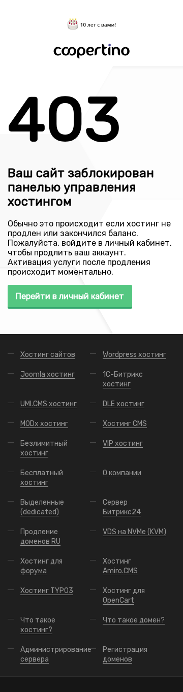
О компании (122, 473)
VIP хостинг (123, 443)
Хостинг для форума (41, 566)
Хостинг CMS (125, 423)
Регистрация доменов (125, 654)
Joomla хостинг (47, 374)
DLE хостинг (123, 404)
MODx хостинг (44, 423)
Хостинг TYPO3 (46, 590)
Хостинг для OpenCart (124, 595)
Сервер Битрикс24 (122, 507)
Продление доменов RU (40, 537)
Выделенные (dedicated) (42, 507)
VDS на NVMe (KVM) (134, 532)
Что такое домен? (134, 620)
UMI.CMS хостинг (48, 404)
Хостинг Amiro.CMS (120, 566)
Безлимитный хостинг (44, 448)
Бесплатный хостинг (41, 478)
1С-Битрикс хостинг (123, 379)
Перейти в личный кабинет (70, 296)
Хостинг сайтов (47, 354)
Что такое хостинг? (37, 625)
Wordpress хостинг (134, 354)
